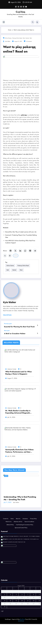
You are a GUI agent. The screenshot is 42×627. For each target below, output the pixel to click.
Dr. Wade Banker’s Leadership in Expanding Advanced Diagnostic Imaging (17, 412)
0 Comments (29, 41)
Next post (6, 330)
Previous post (8, 323)
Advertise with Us (18, 555)
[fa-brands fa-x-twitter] (18, 7)
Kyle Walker (7, 41)
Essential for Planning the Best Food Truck (19, 327)
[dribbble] (21, 7)
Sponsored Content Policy (21, 561)
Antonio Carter (11, 369)
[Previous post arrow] (37, 325)
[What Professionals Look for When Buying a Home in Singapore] (21, 351)
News (12, 476)
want (31, 38)
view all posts (7, 315)
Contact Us (5, 552)
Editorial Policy (10, 558)
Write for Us (8, 555)
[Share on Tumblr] (5, 256)
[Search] (33, 22)
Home (12, 552)
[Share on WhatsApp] (25, 251)
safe (24, 38)
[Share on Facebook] (10, 251)
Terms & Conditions (29, 555)
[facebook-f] (16, 7)
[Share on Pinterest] (30, 251)
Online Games (8, 38)
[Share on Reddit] (35, 251)
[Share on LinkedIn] (20, 251)
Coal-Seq (20, 11)
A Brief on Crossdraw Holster (14, 334)
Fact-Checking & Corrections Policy (24, 558)
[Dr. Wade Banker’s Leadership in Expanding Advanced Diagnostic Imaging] (21, 390)
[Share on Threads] (10, 256)
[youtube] (26, 7)
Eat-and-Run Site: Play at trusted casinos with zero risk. (21, 232)
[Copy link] (15, 256)
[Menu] (3, 22)
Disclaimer (25, 552)
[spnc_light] (37, 22)
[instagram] (23, 7)
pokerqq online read (17, 38)
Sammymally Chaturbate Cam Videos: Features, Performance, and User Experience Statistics (19, 450)
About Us (18, 552)
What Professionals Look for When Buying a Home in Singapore (18, 373)
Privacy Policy (33, 552)
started (27, 38)
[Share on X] (15, 251)
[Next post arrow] (37, 333)
